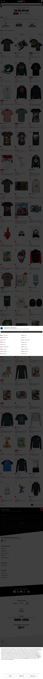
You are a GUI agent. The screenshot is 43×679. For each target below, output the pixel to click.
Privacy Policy (11, 659)
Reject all (21, 676)
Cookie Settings (26, 658)
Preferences (32, 676)
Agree (10, 676)
